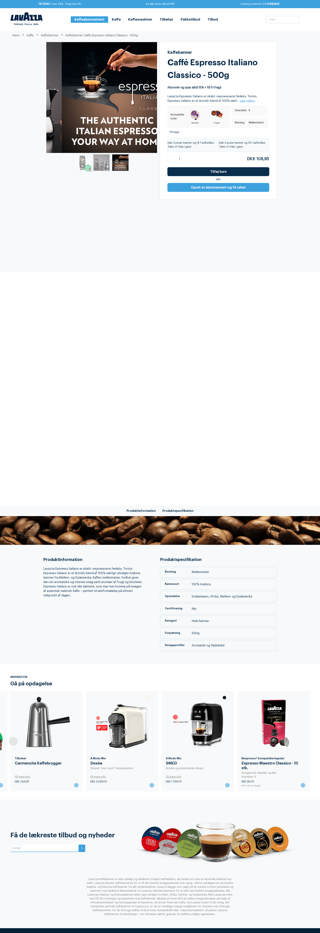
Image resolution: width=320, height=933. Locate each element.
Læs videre (247, 100)
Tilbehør (166, 19)
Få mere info (173, 777)
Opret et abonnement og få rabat (218, 187)
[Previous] (13, 741)
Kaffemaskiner (140, 19)
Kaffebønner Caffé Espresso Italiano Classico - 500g (102, 35)
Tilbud (213, 19)
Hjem (15, 35)
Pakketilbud (190, 19)
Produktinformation (141, 510)
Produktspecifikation (178, 510)
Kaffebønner (49, 35)
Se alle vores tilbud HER (160, 4)
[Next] (306, 741)
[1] (172, 159)
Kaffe (116, 19)
